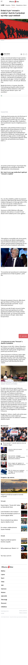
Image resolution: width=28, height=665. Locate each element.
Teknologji (4, 599)
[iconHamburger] (2, 1)
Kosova (13, 5)
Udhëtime (4, 606)
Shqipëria (7, 5)
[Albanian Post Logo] (14, 1)
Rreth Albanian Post (4, 611)
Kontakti (2, 613)
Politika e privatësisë (23, 612)
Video (2, 581)
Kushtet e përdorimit (23, 610)
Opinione (3, 589)
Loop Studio (20, 616)
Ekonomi (3, 603)
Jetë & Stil (4, 596)
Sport (2, 578)
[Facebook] (21, 54)
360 (2, 585)
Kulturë (3, 592)
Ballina (3, 571)
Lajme (2, 5)
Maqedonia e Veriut (21, 5)
